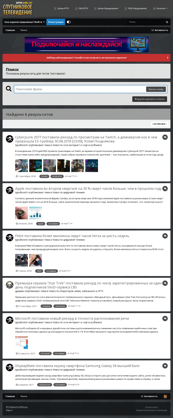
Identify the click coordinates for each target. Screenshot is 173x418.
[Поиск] (167, 22)
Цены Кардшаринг (107, 8)
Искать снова (156, 89)
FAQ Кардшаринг (137, 8)
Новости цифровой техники (69, 192)
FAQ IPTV (83, 8)
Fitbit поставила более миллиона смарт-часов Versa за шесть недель (72, 235)
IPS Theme (11, 407)
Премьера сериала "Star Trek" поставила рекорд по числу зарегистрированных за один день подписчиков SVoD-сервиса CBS (88, 285)
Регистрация (55, 21)
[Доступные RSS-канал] (165, 396)
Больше (161, 8)
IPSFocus (23, 407)
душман (19, 291)
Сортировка (159, 124)
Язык (8, 410)
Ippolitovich (21, 145)
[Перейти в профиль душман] (9, 285)
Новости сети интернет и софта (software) (77, 145)
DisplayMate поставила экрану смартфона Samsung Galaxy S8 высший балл (77, 365)
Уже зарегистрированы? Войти (23, 21)
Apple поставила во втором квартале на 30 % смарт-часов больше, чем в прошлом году (88, 188)
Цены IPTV (63, 8)
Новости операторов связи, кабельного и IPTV (76, 291)
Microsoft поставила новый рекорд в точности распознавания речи (72, 318)
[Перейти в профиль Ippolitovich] (9, 139)
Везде (156, 21)
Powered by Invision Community (151, 410)
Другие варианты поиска (150, 99)
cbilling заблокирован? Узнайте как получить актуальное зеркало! (86, 57)
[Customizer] (68, 22)
